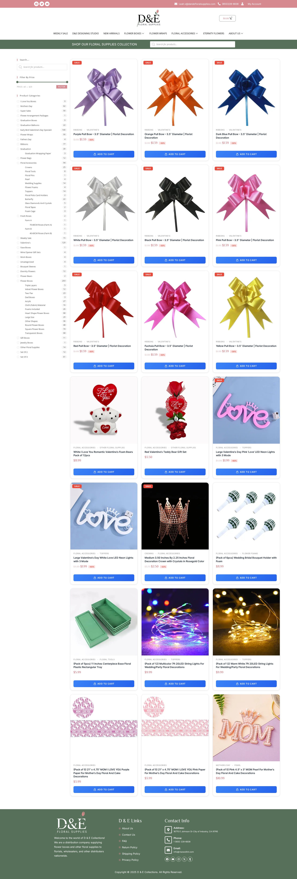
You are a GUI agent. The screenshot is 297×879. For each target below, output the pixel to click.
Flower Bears (26, 276)
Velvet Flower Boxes (34, 289)
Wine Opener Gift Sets (30, 252)
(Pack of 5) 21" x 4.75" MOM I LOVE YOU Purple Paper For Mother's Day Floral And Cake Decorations (101, 773)
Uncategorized (27, 261)
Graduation (25, 149)
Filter (61, 86)
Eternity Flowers (213, 33)
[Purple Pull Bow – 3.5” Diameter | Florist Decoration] (103, 92)
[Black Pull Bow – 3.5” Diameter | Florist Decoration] (175, 198)
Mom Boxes (25, 257)
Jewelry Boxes (26, 342)
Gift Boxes (25, 337)
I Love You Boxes (28, 101)
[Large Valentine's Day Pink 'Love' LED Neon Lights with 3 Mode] (246, 410)
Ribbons (24, 144)
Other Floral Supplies (30, 347)
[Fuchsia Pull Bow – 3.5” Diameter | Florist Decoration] (175, 304)
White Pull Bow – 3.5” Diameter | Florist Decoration (103, 240)
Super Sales (25, 110)
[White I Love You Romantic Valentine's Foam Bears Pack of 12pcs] (103, 410)
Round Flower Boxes (34, 325)
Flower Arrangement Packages (34, 115)
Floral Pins (29, 175)
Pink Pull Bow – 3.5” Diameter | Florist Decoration (245, 240)
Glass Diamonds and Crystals (38, 203)
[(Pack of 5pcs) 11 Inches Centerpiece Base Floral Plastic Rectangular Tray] (103, 621)
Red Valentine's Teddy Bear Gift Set (165, 451)
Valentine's (25, 242)
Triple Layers (31, 285)
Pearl (27, 179)
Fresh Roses (25, 216)
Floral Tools (30, 171)
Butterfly (29, 199)
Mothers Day (26, 106)
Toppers (29, 191)
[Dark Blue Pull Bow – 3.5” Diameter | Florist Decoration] (246, 92)
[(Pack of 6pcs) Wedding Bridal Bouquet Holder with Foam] (246, 515)
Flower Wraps (158, 33)
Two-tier (29, 293)
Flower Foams (31, 187)
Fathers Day (25, 139)
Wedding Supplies (33, 183)
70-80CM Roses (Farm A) (41, 224)
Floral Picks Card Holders (36, 195)
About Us (234, 33)
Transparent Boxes (33, 333)
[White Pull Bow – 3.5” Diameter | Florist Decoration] (103, 198)
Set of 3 (24, 356)
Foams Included (32, 309)
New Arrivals (111, 33)
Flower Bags (25, 158)
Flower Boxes (132, 33)
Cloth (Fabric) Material (35, 305)
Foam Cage (30, 211)
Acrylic (28, 301)
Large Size (29, 317)
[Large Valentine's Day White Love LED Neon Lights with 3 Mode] (103, 515)
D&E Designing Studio (85, 33)
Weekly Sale (60, 33)
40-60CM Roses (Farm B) (41, 233)
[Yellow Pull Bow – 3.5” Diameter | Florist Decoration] (246, 304)
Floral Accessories (183, 33)
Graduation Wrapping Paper (38, 153)
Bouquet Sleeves (28, 266)
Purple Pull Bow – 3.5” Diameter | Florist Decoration (103, 134)
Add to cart (105, 154)
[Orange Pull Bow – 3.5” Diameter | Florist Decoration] (175, 92)
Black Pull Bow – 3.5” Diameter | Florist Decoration (174, 240)
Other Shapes (31, 321)
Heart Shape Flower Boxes (37, 313)
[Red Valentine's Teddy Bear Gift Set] (175, 410)
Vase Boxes (25, 247)
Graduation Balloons (29, 125)
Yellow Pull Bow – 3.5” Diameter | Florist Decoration (246, 345)
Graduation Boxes (28, 120)
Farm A (28, 220)
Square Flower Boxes (34, 329)
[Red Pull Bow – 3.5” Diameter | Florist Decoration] (103, 304)
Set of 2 (24, 352)
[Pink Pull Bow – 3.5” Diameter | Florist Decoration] (246, 198)
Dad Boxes (30, 297)
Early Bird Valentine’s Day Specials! (36, 130)
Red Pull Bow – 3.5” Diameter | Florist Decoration (102, 345)
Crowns (28, 167)
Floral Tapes (30, 207)
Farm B (28, 228)
